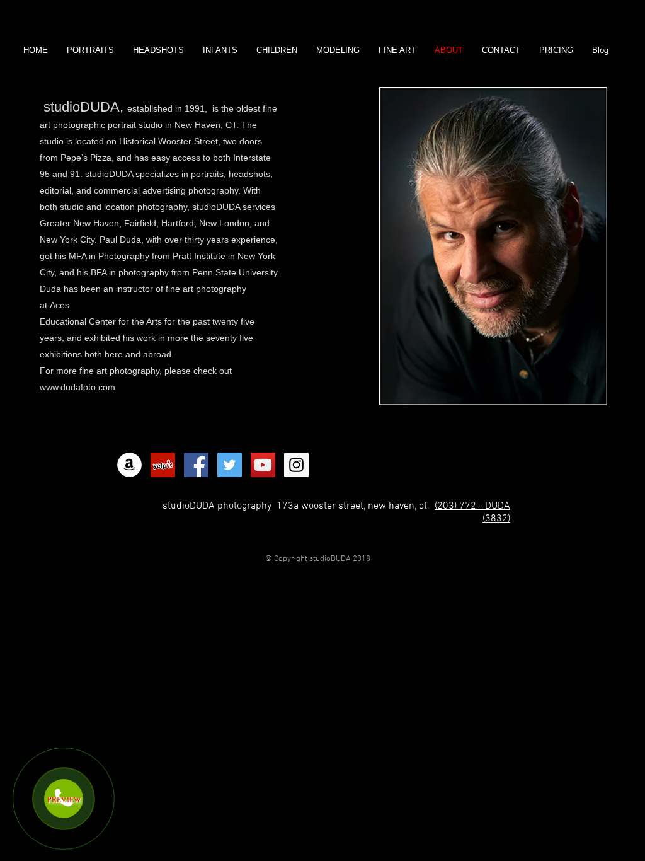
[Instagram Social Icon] (296, 465)
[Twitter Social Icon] (229, 465)
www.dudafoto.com (77, 387)
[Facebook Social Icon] (196, 465)
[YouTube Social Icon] (263, 465)
